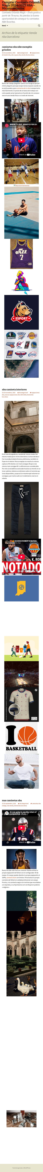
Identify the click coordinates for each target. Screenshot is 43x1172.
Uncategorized (23, 53)
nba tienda (10, 806)
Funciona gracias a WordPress (21, 1168)
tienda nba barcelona (28, 55)
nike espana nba (16, 55)
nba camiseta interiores (14, 389)
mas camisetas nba (12, 800)
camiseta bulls (11, 878)
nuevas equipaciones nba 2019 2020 (15, 395)
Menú (4, 26)
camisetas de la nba (23, 88)
